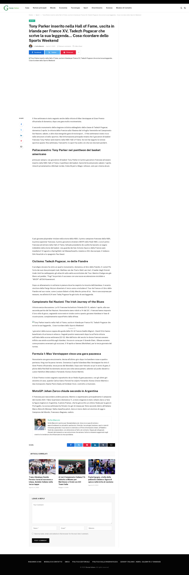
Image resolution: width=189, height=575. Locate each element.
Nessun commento (65, 46)
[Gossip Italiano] (11, 8)
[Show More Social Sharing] (78, 52)
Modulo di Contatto (124, 8)
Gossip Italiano (90, 567)
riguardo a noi (34, 562)
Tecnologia (75, 8)
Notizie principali (39, 8)
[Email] (21, 146)
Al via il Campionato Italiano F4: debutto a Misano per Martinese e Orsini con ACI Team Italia (72, 480)
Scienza (109, 8)
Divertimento (97, 8)
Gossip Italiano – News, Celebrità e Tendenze (140, 562)
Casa (27, 8)
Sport (86, 8)
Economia (63, 8)
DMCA (67, 562)
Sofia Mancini (39, 46)
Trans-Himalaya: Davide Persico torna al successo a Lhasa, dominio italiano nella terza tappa (41, 480)
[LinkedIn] (21, 135)
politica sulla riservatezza (105, 562)
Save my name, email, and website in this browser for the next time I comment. (61, 534)
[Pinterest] (21, 141)
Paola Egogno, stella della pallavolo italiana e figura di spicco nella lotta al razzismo (100, 479)
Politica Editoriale (81, 562)
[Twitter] (21, 130)
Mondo (53, 8)
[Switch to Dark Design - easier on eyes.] (181, 8)
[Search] (185, 7)
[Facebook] (21, 124)
